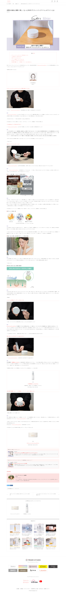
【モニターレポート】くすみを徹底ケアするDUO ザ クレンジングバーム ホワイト (26, 452)
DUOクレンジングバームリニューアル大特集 (20, 463)
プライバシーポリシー (27, 588)
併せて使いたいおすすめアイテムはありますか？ (18, 60)
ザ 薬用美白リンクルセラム (33, 383)
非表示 (34, 53)
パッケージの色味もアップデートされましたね (18, 59)
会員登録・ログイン (47, 588)
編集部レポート (12, 488)
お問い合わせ (41, 588)
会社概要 (18, 588)
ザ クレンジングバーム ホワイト (42, 65)
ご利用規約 (21, 588)
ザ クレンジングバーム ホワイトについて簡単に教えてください (20, 55)
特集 (9, 488)
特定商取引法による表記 (34, 588)
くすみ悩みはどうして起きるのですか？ (17, 56)
